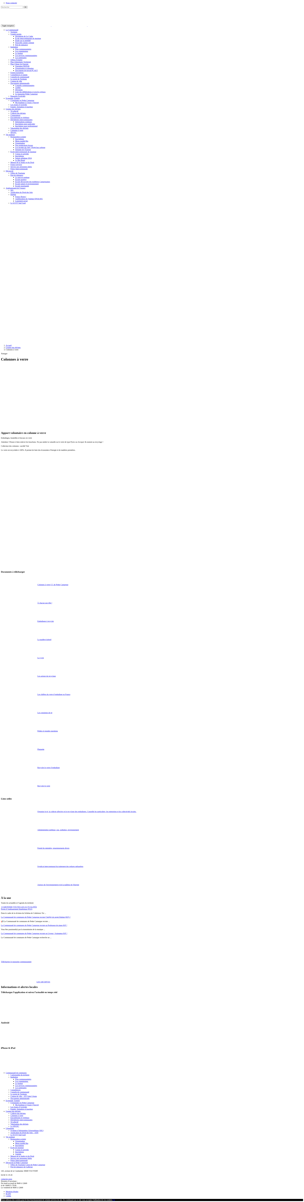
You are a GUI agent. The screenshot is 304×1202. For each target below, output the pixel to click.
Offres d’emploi (16, 60)
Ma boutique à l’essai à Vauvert (27, 103)
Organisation (20, 143)
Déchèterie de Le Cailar (24, 36)
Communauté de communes (16, 1073)
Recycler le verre (43, 786)
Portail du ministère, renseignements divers (53, 848)
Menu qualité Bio (21, 141)
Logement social (21, 201)
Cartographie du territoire (19, 1075)
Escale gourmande (22, 186)
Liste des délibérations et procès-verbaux (30, 92)
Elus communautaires (23, 49)
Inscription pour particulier (25, 124)
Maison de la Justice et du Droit (22, 162)
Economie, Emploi (13, 98)
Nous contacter (11, 3)
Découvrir (9, 171)
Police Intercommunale (19, 169)
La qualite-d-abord (44, 640)
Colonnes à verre (16, 130)
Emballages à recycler (45, 621)
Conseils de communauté (19, 77)
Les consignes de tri (44, 713)
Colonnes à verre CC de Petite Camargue (52, 585)
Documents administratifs (19, 83)
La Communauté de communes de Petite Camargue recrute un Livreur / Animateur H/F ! (34, 933)
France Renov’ (20, 197)
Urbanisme (10, 1128)
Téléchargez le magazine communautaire (16, 962)
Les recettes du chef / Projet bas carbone (30, 147)
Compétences (15, 1090)
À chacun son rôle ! (44, 603)
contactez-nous (6, 1179)
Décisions (19, 90)
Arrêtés (18, 88)
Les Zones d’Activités (18, 105)
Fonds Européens (17, 73)
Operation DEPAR (22, 66)
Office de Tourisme (17, 173)
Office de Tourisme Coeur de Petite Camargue (27, 1165)
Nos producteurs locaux (24, 145)
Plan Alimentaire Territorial (20, 62)
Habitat (13, 195)
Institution (14, 47)
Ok (114, 1200)
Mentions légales (12, 1192)
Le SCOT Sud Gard (18, 203)
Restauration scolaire (18, 137)
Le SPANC (14, 1126)
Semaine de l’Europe (23, 150)
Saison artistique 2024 (23, 158)
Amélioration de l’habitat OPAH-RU (29, 199)
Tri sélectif (14, 111)
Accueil (9, 345)
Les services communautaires (26, 56)
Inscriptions (19, 139)
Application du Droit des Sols (21, 192)
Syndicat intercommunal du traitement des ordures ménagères (60, 866)
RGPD (8, 1194)
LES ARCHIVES (43, 982)
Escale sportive (20, 180)
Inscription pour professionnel (26, 126)
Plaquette (40, 749)
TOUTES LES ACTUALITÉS (25, 907)
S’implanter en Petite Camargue (22, 100)
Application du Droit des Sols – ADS (24, 1133)
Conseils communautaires (24, 85)
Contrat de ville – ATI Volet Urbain (23, 1096)
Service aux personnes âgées (21, 167)
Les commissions (21, 51)
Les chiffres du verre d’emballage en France (53, 694)
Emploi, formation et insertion (21, 107)
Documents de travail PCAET (26, 70)
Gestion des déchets (13, 109)
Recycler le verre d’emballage (48, 768)
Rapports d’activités (17, 96)
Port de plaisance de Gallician (21, 1167)
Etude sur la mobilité (23, 41)
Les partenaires (20, 58)
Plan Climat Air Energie (19, 64)
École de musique (17, 1148)
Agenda (18, 1154)
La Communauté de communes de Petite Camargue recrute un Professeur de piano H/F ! (34, 925)
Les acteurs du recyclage (46, 676)
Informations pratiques (23, 122)
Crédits (8, 1196)
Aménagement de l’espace (15, 188)
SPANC (13, 133)
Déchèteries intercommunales (21, 120)
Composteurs (15, 115)
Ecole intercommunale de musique (28, 38)
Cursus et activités (22, 154)
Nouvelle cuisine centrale (24, 43)
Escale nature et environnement (27, 184)
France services (16, 165)
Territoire (13, 32)
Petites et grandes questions (47, 731)
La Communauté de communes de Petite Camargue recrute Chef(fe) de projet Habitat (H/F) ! (35, 917)
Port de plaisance (21, 45)
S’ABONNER (7, 907)
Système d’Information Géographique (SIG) (26, 1131)
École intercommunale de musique (23, 152)
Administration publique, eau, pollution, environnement (58, 830)
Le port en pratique (22, 177)
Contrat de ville (16, 81)
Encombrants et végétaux (19, 118)
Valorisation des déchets (19, 128)
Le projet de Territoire (18, 79)
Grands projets (15, 34)
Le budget (19, 53)
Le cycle (40, 658)
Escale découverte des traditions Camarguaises (32, 182)
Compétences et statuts (18, 75)
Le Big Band (20, 160)
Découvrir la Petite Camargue (17, 1163)
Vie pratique (10, 135)
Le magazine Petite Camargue (26, 94)
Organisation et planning (24, 68)
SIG (12, 190)
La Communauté (12, 30)
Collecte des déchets (18, 113)
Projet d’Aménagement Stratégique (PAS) (16, 909)
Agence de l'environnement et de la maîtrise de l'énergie (58, 885)
